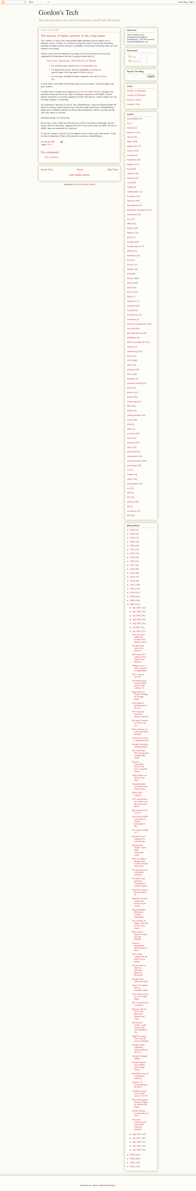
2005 (132, 1158)
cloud (129, 182)
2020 (132, 553)
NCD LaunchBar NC (136, 342)
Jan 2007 (137, 1150)
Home (80, 169)
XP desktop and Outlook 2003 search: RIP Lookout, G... (139, 684)
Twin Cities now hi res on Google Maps (140, 996)
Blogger (112, 1185)
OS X (49, 145)
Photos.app (132, 401)
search (130, 438)
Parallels (131, 379)
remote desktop (134, 415)
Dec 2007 (137, 608)
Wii (128, 506)
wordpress (131, 511)
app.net (130, 137)
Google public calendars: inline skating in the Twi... (140, 1048)
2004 (132, 1162)
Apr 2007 (137, 1138)
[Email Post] (61, 142)
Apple (129, 141)
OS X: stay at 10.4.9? (138, 675)
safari (129, 429)
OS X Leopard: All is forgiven (140, 1003)
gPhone (130, 251)
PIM (129, 406)
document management (138, 210)
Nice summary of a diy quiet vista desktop (140, 731)
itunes (129, 292)
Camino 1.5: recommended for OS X (139, 1084)
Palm (129, 374)
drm (129, 219)
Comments (135, 61)
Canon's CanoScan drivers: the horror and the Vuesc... (139, 767)
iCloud (130, 265)
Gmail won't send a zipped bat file (140, 739)
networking (132, 351)
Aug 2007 (137, 623)
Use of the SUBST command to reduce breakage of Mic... (140, 821)
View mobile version (79, 175)
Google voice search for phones (138, 648)
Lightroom (131, 301)
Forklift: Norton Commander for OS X (140, 1113)
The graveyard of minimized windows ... (140, 872)
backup (130, 150)
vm (128, 488)
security (130, 442)
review (130, 420)
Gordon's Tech (58, 12)
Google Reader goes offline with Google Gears (139, 1066)
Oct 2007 (137, 615)
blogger (130, 164)
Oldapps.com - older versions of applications (139, 668)
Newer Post (47, 169)
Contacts (131, 196)
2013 (132, 581)
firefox (130, 228)
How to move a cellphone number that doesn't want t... (140, 638)
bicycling (131, 155)
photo (129, 397)
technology (132, 465)
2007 (132, 604)
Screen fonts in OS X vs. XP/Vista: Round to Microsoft (139, 970)
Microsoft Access (134, 333)
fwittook (130, 233)
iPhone (130, 278)
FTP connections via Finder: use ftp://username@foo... (140, 802)
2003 (132, 1166)
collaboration (133, 192)
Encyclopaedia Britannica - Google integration (138, 913)
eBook (130, 223)
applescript (132, 146)
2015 (132, 573)
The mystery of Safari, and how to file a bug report (140, 924)
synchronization (134, 461)
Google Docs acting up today (140, 980)
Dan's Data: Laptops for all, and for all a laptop (140, 957)
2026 (132, 530)
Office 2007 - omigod (138, 794)
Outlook (130, 369)
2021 (132, 549)
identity (130, 269)
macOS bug (132, 315)
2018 (132, 561)
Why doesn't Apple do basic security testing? (140, 935)
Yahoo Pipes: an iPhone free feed (139, 777)
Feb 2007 (137, 1146)
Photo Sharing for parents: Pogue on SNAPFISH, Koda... (140, 1103)
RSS (129, 424)
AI (128, 123)
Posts (133, 57)
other (129, 365)
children (130, 173)
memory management (137, 324)
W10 (129, 492)
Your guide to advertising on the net (139, 705)
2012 (132, 585)
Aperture (131, 132)
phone (130, 392)
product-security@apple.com (85, 66)
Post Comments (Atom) (85, 184)
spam (129, 447)
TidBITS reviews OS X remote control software (140, 1038)
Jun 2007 (137, 631)
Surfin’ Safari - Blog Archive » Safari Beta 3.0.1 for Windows (72, 61)
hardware (131, 255)
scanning (131, 433)
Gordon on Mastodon (136, 91)
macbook (131, 306)
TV (128, 470)
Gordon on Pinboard (136, 95)
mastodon (131, 319)
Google (130, 242)
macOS (130, 310)
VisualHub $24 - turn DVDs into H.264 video (139, 786)
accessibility (132, 118)
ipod (129, 287)
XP (128, 515)
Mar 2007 (137, 1142)
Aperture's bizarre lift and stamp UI (140, 892)
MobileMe (131, 337)
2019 (132, 557)
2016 (132, 569)
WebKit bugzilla (86, 72)
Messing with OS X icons (139, 811)
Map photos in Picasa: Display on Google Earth (140, 695)
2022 (132, 545)
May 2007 (137, 1134)
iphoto (130, 283)
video (129, 479)
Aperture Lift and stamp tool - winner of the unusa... (139, 902)
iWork (129, 296)
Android (130, 128)
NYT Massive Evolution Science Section (140, 714)
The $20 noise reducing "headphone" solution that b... (140, 882)
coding (130, 187)
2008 (132, 600)
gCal (129, 237)
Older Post (112, 169)
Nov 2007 (137, 611)
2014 (132, 577)
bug (128, 169)
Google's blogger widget (140, 1057)
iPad (129, 274)
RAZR (129, 410)
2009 (132, 596)
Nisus (129, 356)
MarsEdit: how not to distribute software (140, 1076)
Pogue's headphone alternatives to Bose (139, 946)
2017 (132, 565)
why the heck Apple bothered (89, 92)
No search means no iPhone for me (140, 722)
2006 (132, 1155)
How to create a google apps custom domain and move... (140, 862)
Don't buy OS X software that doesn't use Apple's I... (139, 658)
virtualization (132, 483)
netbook (130, 347)
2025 (132, 534)
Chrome (130, 178)
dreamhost (132, 214)
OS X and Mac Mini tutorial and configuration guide (140, 754)
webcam (131, 502)
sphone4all (132, 451)
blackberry (131, 160)
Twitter (130, 474)
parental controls (134, 383)
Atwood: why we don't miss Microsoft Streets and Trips (139, 1014)
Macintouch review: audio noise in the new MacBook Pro (139, 1027)
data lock (131, 201)
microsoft (131, 328)
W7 (128, 497)
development (133, 205)
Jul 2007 (137, 627)
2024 (132, 538)
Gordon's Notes (134, 100)
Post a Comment (51, 157)
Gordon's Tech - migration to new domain (139, 838)
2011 (132, 588)
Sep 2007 (137, 619)
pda (128, 388)
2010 (132, 592)
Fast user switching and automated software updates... (139, 1124)
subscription (132, 456)
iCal (128, 260)
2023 (132, 542)
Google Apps (133, 246)
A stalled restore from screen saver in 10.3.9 (140, 1093)
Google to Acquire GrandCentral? (140, 745)
